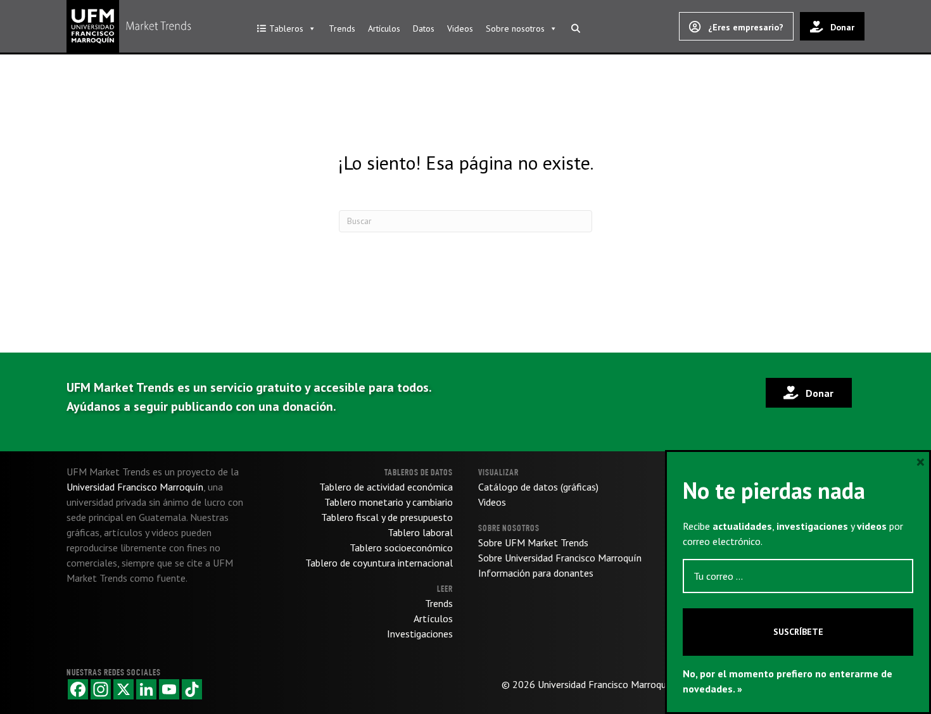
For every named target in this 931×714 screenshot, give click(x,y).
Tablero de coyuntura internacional (379, 562)
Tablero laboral (420, 532)
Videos (460, 28)
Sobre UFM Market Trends (533, 542)
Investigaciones (420, 633)
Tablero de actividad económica (386, 486)
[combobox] (465, 221)
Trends (342, 28)
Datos (423, 28)
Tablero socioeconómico (401, 547)
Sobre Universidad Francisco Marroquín (560, 557)
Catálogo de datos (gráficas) (538, 486)
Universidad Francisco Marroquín (606, 684)
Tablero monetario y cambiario (388, 502)
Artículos (384, 28)
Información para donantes (535, 573)
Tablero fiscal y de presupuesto (387, 517)
